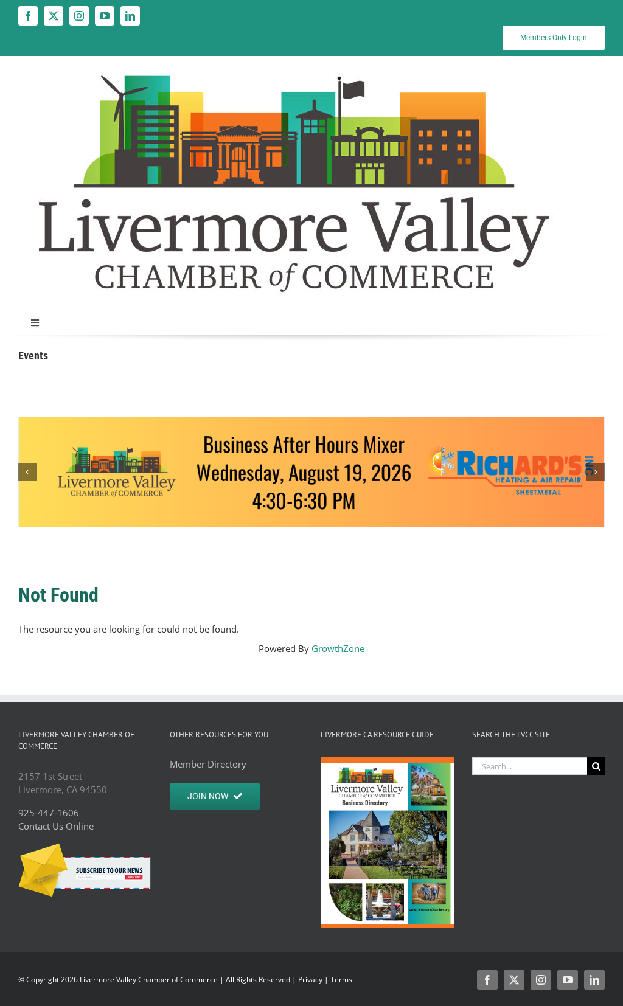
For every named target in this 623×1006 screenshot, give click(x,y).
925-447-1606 (48, 813)
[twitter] (53, 16)
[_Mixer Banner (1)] (311, 472)
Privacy (310, 979)
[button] (27, 472)
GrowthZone (338, 648)
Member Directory (208, 764)
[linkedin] (130, 16)
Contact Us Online (56, 826)
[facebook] (28, 16)
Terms (341, 979)
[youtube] (104, 16)
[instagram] (79, 16)
